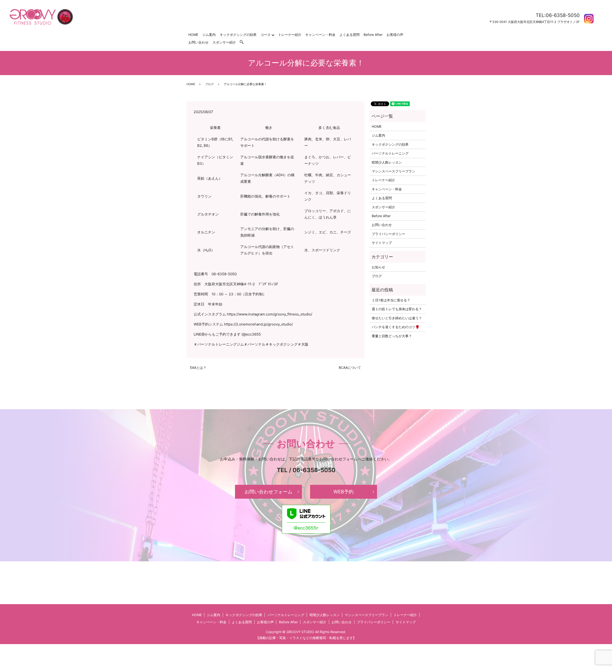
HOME (193, 35)
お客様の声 (395, 35)
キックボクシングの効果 (238, 35)
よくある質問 (349, 35)
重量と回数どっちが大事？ (392, 336)
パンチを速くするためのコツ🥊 (395, 327)
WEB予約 (343, 492)
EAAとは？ (198, 367)
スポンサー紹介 (224, 42)
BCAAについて (350, 367)
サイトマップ (382, 243)
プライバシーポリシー (388, 234)
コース (266, 35)
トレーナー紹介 (289, 35)
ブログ (209, 84)
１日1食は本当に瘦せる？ (391, 300)
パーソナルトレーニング (390, 153)
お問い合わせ (198, 42)
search (244, 42)
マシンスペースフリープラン (393, 171)
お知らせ (378, 267)
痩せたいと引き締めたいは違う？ (397, 318)
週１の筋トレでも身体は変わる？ (397, 309)
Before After (373, 35)
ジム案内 (209, 35)
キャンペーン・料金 (320, 35)
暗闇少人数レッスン (387, 162)
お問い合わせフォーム (268, 492)
